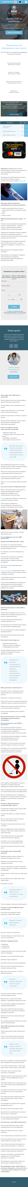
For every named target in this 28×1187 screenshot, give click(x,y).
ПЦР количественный (6, 570)
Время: (9, 299)
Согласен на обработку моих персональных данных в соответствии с (15, 312)
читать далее (13, 376)
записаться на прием (14, 32)
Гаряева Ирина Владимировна (14, 368)
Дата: (9, 294)
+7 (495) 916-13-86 (8, 2)
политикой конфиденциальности (15, 313)
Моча (2, 498)
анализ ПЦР (22, 180)
